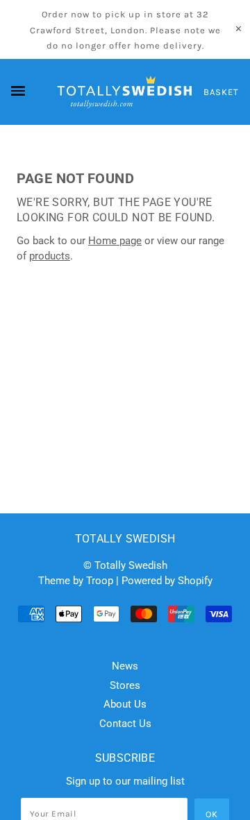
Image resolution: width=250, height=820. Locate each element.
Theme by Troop (75, 580)
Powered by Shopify (167, 580)
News (125, 666)
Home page (115, 240)
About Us (125, 704)
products (49, 256)
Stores (125, 685)
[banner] (125, 92)
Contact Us (125, 723)
